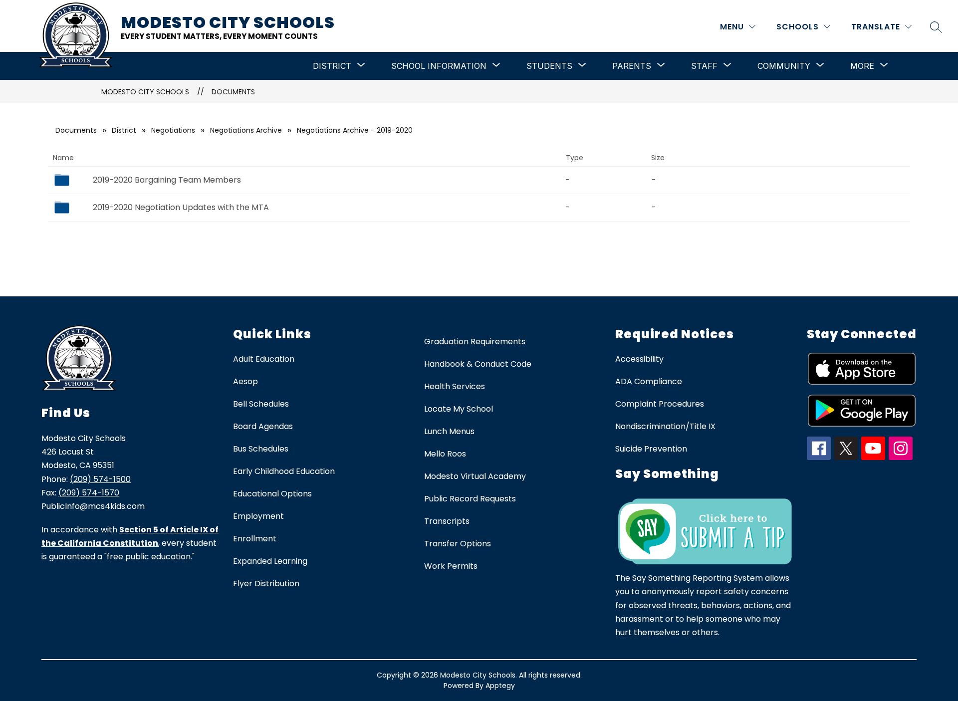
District (124, 130)
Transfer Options (457, 543)
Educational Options (272, 493)
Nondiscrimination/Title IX (665, 426)
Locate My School (458, 409)
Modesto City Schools (145, 92)
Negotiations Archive (246, 130)
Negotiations (173, 130)
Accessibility (639, 359)
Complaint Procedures (659, 404)
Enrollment (254, 538)
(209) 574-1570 (88, 492)
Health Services (454, 386)
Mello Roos (445, 454)
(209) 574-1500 (100, 479)
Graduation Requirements (474, 341)
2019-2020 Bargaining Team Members (167, 180)
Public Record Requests (470, 498)
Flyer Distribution (266, 583)
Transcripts (447, 521)
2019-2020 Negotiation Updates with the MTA (181, 207)
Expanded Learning (270, 561)
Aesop (245, 381)
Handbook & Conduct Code (477, 364)
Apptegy (500, 686)
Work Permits (451, 566)
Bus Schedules (260, 449)
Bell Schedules (261, 404)
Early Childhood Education (284, 471)
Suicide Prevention (651, 449)
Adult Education (263, 359)
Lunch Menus (449, 431)
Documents (233, 92)
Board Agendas (263, 426)
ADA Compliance (648, 381)
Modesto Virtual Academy (475, 476)
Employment (258, 516)
